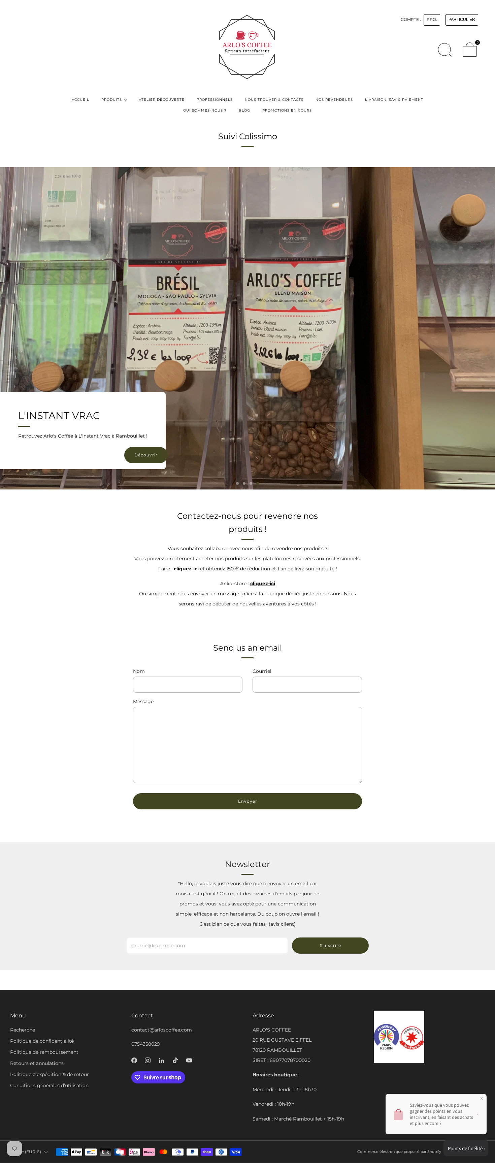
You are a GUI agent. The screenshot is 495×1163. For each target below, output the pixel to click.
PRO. (432, 19)
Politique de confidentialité (42, 1041)
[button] (237, 483)
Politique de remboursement (44, 1052)
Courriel (262, 671)
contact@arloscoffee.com (161, 1030)
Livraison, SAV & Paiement (394, 99)
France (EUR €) (25, 1151)
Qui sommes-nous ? (205, 110)
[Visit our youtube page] (189, 1060)
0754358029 (145, 1044)
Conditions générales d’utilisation (49, 1085)
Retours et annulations (37, 1063)
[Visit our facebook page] (134, 1060)
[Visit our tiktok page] (175, 1060)
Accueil (80, 99)
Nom (139, 671)
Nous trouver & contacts (274, 99)
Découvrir (146, 454)
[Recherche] (444, 49)
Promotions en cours (287, 110)
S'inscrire (330, 945)
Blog (244, 110)
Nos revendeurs (334, 99)
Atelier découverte (162, 99)
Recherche (22, 1030)
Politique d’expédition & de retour (49, 1074)
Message (143, 701)
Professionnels (215, 99)
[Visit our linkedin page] (161, 1060)
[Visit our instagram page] (148, 1060)
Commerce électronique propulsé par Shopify (399, 1151)
